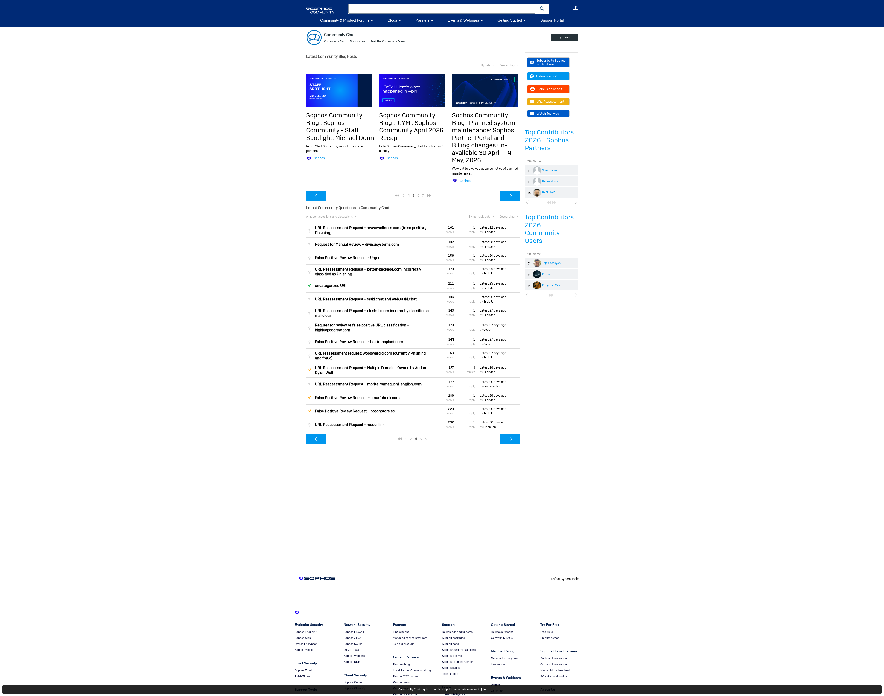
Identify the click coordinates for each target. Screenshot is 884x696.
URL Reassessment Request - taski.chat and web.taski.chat (366, 299)
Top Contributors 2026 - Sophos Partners (549, 140)
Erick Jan (489, 232)
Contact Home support (554, 664)
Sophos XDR (303, 638)
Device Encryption (306, 644)
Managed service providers (410, 638)
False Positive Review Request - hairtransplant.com (359, 341)
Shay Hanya (550, 170)
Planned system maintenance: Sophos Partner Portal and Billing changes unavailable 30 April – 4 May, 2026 (483, 141)
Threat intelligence (453, 694)
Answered (309, 285)
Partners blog (401, 664)
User (575, 8)
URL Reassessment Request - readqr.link (349, 424)
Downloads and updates (457, 632)
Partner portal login (405, 694)
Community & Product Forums (344, 20)
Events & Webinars (463, 20)
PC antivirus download (554, 676)
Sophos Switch (353, 644)
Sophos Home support (554, 658)
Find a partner (401, 632)
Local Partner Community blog (412, 670)
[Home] (326, 10)
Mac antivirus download (555, 670)
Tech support (450, 674)
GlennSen (489, 427)
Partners (422, 20)
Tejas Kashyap (551, 263)
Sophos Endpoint (305, 632)
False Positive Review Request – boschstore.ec (355, 411)
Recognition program (504, 658)
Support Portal (552, 20)
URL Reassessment (550, 101)
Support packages (453, 638)
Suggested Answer (309, 369)
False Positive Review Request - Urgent (348, 257)
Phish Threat (303, 676)
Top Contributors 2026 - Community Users (549, 229)
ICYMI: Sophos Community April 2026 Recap (411, 130)
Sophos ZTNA (352, 638)
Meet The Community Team (387, 41)
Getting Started (509, 20)
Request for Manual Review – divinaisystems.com (357, 244)
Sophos (319, 158)
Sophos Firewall (354, 632)
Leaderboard (499, 664)
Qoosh (487, 330)
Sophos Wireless (354, 656)
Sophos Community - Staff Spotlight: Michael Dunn (340, 130)
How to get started (502, 632)
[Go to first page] (549, 202)
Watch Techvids (548, 113)
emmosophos (492, 386)
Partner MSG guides (405, 676)
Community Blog (334, 41)
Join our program (403, 644)
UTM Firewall (352, 650)
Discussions (357, 41)
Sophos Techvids (452, 656)
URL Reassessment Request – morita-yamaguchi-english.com (368, 384)
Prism (546, 274)
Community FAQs (502, 638)
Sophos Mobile (304, 650)
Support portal (451, 644)
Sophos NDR (352, 662)
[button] (542, 8)
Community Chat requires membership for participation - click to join (442, 689)
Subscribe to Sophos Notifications (551, 62)
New (567, 37)
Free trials (546, 632)
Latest (493, 227)
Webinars (497, 685)
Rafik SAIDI (549, 192)
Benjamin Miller (552, 285)
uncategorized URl (330, 285)
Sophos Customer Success (459, 650)
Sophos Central (353, 682)
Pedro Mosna (550, 181)
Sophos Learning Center (457, 662)
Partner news (401, 682)
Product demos (549, 638)
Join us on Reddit (550, 89)
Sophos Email (303, 670)
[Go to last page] (554, 202)
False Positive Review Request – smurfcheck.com (357, 397)
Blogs (392, 20)
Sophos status (451, 668)
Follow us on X (546, 76)
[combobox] (442, 8)
